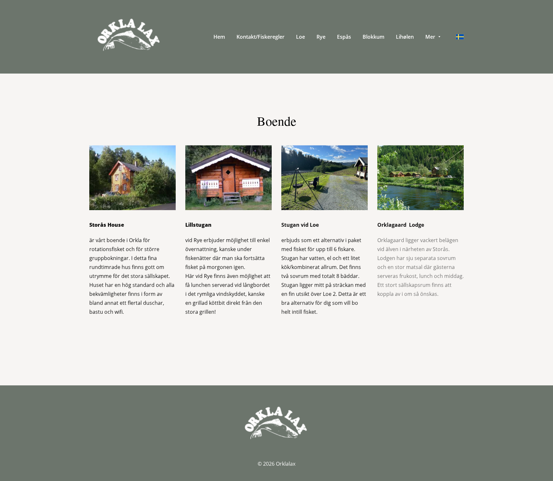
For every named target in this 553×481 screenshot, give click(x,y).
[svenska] (460, 37)
